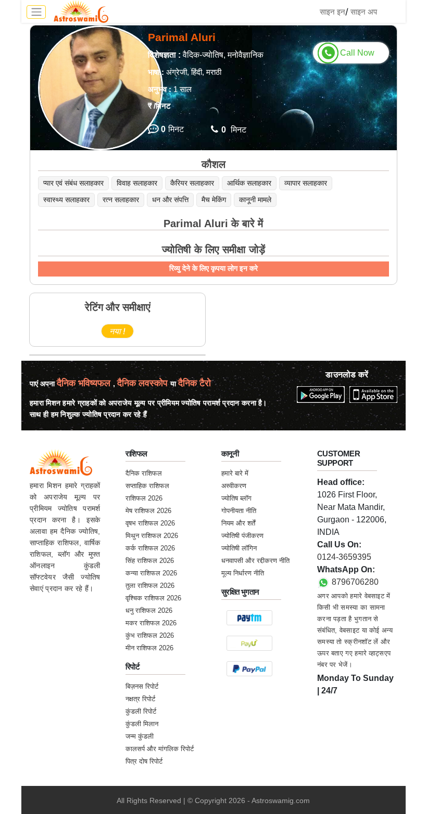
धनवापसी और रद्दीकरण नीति (255, 560)
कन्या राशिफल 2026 (151, 573)
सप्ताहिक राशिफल (147, 486)
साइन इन (332, 12)
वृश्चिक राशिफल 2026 (153, 598)
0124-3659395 (344, 557)
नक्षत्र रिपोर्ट (140, 699)
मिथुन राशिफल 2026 (151, 536)
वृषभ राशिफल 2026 (150, 523)
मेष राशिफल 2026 (148, 511)
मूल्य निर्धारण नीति (242, 573)
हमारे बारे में (234, 473)
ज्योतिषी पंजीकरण (242, 536)
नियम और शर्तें (238, 523)
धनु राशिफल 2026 (148, 610)
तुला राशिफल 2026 (149, 585)
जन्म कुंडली (139, 736)
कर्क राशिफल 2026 (150, 548)
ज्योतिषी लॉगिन (239, 548)
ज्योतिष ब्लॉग (236, 498)
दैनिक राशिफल (143, 473)
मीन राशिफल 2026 (149, 648)
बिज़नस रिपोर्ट (141, 686)
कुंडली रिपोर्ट (140, 711)
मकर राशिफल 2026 (151, 623)
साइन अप (363, 12)
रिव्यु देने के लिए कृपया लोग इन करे (213, 268)
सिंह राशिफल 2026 (149, 560)
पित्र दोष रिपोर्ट (143, 761)
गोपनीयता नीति (238, 511)
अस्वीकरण (233, 486)
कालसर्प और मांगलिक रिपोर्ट (159, 749)
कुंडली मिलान (141, 724)
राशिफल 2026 (143, 498)
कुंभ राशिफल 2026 (149, 635)
